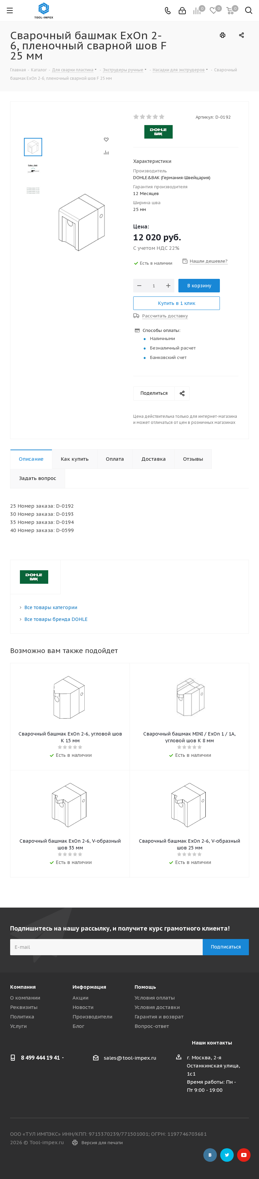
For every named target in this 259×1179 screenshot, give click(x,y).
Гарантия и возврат (159, 1016)
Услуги (18, 1026)
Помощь (145, 987)
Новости (83, 1007)
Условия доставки (157, 1007)
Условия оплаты (155, 997)
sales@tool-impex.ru (130, 1058)
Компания (23, 987)
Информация (89, 987)
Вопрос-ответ (152, 1026)
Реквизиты (23, 1007)
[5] (162, 117)
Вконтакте (210, 1155)
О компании (25, 997)
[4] (155, 117)
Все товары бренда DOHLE (56, 619)
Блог (78, 1026)
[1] (136, 117)
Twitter (227, 1155)
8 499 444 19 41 (40, 1057)
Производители (92, 1016)
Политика (22, 1016)
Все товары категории (50, 607)
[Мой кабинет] (182, 10)
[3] (149, 117)
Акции (80, 997)
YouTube (244, 1155)
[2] (143, 117)
